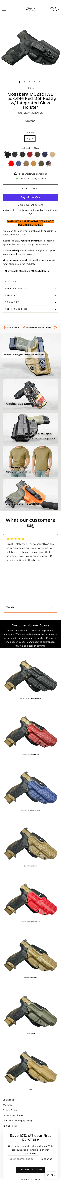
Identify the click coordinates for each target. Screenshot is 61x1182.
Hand (30, 132)
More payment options (30, 204)
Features (11, 281)
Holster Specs (15, 288)
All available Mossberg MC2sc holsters (26, 271)
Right (30, 138)
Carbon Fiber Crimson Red (11, 163)
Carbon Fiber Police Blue (18, 163)
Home (30, 88)
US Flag (49, 163)
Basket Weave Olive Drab (37, 154)
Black (7, 154)
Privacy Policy (10, 1110)
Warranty (12, 302)
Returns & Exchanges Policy (17, 1120)
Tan (33, 163)
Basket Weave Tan (52, 154)
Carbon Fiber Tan (26, 163)
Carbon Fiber (15, 154)
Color (30, 148)
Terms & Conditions (13, 1115)
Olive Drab (41, 163)
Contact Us (8, 1099)
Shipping (11, 295)
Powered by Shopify (30, 1179)
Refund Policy (10, 1126)
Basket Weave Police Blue (45, 154)
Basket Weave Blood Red (30, 154)
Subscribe (46, 1159)
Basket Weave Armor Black (22, 154)
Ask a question (16, 309)
